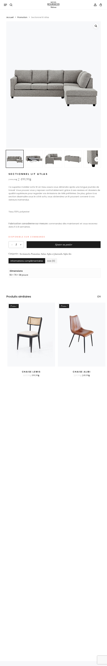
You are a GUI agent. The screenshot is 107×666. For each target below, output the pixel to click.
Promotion (22, 17)
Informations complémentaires (27, 260)
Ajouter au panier (63, 244)
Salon (43, 254)
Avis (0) (51, 260)
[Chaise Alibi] (81, 335)
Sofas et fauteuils (54, 254)
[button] (5, 4)
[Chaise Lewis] (31, 335)
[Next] (96, 159)
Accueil (10, 17)
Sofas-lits (67, 254)
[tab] (26, 260)
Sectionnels (25, 254)
